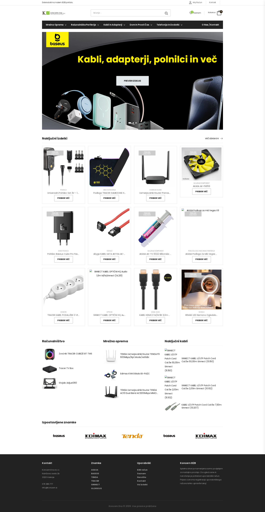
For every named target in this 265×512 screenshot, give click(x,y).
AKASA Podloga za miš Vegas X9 (201, 253)
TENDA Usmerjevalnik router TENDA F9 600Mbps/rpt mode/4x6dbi (140, 356)
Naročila (141, 477)
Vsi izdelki (142, 484)
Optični (109, 312)
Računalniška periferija (83, 24)
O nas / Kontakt (210, 24)
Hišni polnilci (63, 251)
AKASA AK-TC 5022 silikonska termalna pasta (162, 253)
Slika (158, 312)
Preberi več (63, 198)
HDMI (153, 312)
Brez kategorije (109, 190)
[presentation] (130, 123)
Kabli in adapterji (113, 24)
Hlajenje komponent (202, 183)
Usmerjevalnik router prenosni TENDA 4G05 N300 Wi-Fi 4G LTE (171, 192)
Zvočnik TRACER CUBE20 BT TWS (75, 353)
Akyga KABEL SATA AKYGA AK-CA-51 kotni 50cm (117, 253)
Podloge (191, 251)
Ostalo (109, 251)
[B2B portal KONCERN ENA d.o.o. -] (53, 13)
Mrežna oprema (54, 24)
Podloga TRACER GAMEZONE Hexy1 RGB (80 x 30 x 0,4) (121, 192)
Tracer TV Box (66, 368)
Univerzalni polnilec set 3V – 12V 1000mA (68, 192)
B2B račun (142, 469)
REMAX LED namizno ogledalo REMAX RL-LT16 (208, 315)
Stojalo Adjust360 (68, 382)
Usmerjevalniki (155, 190)
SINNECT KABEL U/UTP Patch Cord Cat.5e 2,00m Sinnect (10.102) (199, 387)
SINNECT (95, 484)
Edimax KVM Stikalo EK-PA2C (135, 373)
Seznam (141, 473)
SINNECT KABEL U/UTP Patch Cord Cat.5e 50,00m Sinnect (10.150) (199, 360)
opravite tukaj (199, 483)
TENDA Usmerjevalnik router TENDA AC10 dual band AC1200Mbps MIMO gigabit (138, 393)
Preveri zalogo (55, 153)
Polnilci (63, 190)
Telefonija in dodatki (168, 24)
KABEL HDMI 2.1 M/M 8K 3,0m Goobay (158, 315)
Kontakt (212, 2)
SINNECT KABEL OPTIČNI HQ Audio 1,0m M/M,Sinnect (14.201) (124, 315)
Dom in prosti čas (139, 24)
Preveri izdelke (132, 80)
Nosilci (201, 312)
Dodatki (63, 312)
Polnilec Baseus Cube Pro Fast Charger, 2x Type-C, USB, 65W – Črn (82, 253)
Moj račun (197, 2)
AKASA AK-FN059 (201, 186)
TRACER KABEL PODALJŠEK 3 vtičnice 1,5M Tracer (72, 315)
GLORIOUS (96, 488)
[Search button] (167, 12)
